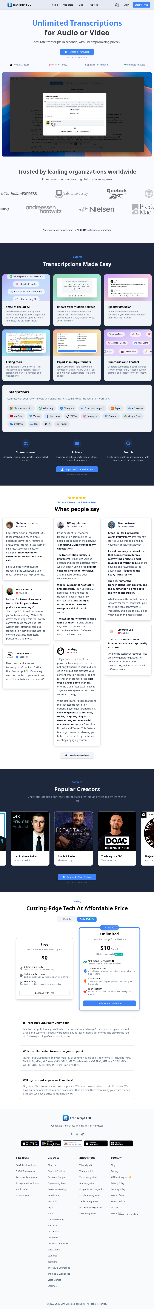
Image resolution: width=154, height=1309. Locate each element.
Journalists (53, 1201)
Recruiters (53, 1237)
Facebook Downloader (27, 1177)
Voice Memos (54, 1279)
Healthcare (53, 1195)
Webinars (52, 1285)
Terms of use (117, 1195)
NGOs (51, 1213)
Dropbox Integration (89, 1195)
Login (126, 4)
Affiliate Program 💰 (121, 1177)
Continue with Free (44, 992)
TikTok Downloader (25, 1171)
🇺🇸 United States (75, 526)
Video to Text (22, 1195)
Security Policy (118, 1189)
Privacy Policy (117, 1183)
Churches (52, 1165)
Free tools (93, 4)
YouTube (22, 592)
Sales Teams (54, 1249)
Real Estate (53, 1231)
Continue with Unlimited (109, 1003)
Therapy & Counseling (59, 1267)
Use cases (68, 4)
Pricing (54, 4)
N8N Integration (87, 1213)
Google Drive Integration (91, 1189)
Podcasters (53, 1225)
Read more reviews (79, 755)
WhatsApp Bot (86, 1165)
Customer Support (57, 1177)
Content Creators (56, 1171)
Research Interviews (58, 1243)
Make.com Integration (90, 1207)
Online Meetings (56, 1219)
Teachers (52, 1261)
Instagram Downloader (28, 1183)
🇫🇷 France (21, 526)
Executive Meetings (57, 1189)
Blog (81, 4)
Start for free (141, 4)
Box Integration (87, 1183)
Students (52, 1255)
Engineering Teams (57, 1183)
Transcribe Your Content (79, 877)
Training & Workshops (59, 1273)
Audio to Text (22, 1189)
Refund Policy (118, 1201)
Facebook (23, 656)
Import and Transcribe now (79, 469)
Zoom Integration (88, 1177)
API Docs (115, 1207)
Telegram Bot (86, 1171)
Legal (50, 1207)
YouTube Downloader (27, 1165)
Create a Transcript (79, 51)
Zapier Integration (88, 1201)
